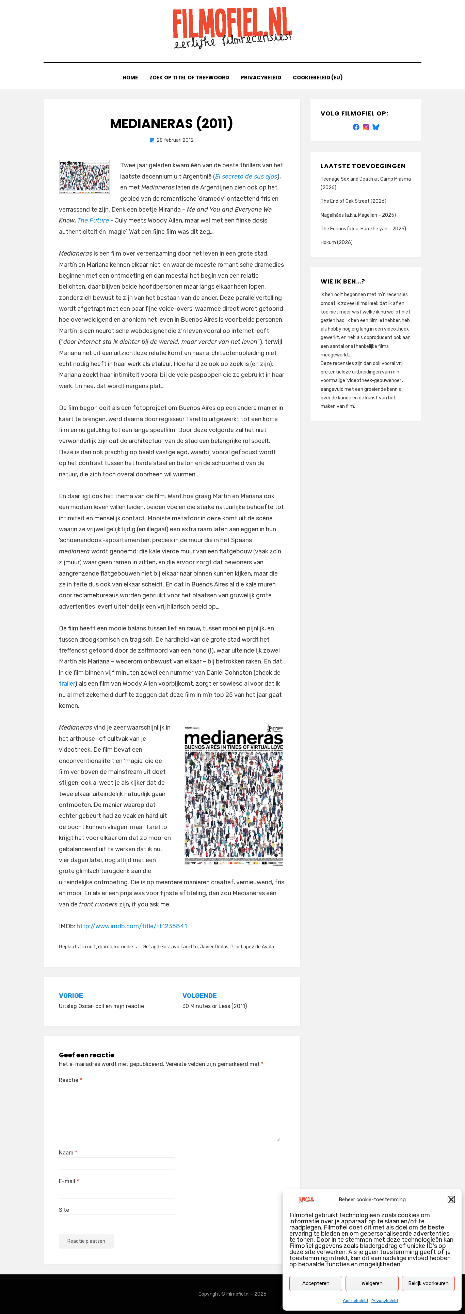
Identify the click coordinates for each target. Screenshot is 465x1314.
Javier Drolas (214, 947)
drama (105, 947)
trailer (67, 683)
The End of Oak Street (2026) (353, 201)
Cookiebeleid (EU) (318, 77)
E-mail (69, 1181)
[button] (451, 1199)
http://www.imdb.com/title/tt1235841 (132, 926)
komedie (123, 947)
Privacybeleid (384, 1300)
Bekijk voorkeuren (428, 1283)
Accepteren (316, 1283)
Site (64, 1210)
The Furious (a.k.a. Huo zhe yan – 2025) (363, 229)
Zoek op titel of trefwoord (189, 77)
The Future (93, 220)
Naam (68, 1152)
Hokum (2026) (337, 242)
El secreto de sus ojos (246, 176)
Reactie (70, 1080)
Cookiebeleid (355, 1300)
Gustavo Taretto (179, 947)
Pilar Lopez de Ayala (252, 947)
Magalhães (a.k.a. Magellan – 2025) (358, 215)
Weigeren (372, 1283)
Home (130, 77)
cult (91, 947)
